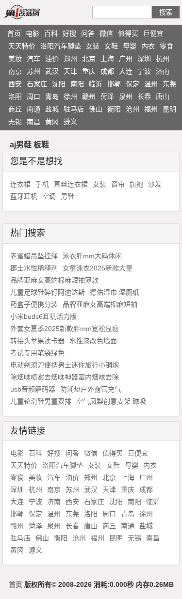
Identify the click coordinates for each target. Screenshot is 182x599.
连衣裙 (20, 184)
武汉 (52, 71)
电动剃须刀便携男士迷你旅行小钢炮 (64, 365)
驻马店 (74, 109)
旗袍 (136, 184)
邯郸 (114, 84)
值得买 (128, 33)
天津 (70, 71)
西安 (15, 84)
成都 (107, 71)
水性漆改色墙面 (93, 341)
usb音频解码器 (32, 389)
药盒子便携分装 (34, 304)
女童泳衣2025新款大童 (97, 268)
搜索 (166, 12)
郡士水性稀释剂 (34, 268)
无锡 (15, 122)
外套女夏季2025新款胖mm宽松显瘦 (64, 328)
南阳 (77, 84)
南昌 (33, 122)
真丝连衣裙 (71, 184)
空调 (49, 196)
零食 (166, 46)
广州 (125, 59)
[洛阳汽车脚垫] (33, 12)
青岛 (52, 96)
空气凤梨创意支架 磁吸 (111, 401)
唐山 (162, 96)
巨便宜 (153, 33)
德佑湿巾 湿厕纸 (114, 292)
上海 (107, 59)
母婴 (129, 46)
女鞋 (111, 46)
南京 (15, 71)
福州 (151, 109)
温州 (151, 84)
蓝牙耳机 (23, 196)
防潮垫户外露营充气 (90, 389)
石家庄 (37, 84)
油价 (52, 59)
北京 (89, 59)
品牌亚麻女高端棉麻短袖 (100, 304)
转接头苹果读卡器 (37, 341)
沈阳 (59, 84)
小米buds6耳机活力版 (43, 316)
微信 (106, 33)
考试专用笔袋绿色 (37, 353)
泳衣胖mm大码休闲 (92, 256)
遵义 (70, 122)
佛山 (95, 109)
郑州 (70, 59)
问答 (88, 33)
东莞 (169, 84)
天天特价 (21, 46)
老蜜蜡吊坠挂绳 (34, 256)
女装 (92, 46)
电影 (32, 33)
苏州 (33, 71)
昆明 (169, 109)
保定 (132, 84)
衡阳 (114, 109)
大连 (125, 71)
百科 (51, 33)
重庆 (89, 71)
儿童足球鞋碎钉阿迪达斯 (47, 292)
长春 (144, 96)
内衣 (148, 46)
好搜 (69, 33)
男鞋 (67, 196)
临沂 (95, 84)
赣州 (89, 96)
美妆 (15, 59)
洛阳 (15, 96)
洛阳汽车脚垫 (60, 46)
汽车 (33, 59)
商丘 (15, 109)
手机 (42, 184)
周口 (33, 96)
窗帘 (118, 184)
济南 (162, 71)
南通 (33, 109)
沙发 (155, 184)
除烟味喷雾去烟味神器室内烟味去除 (64, 377)
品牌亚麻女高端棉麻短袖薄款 (54, 280)
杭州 (162, 59)
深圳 (144, 59)
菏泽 (107, 96)
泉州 (125, 96)
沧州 (132, 109)
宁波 (144, 71)
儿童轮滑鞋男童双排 (40, 401)
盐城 (52, 109)
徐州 (70, 96)
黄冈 (52, 122)
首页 (14, 33)
